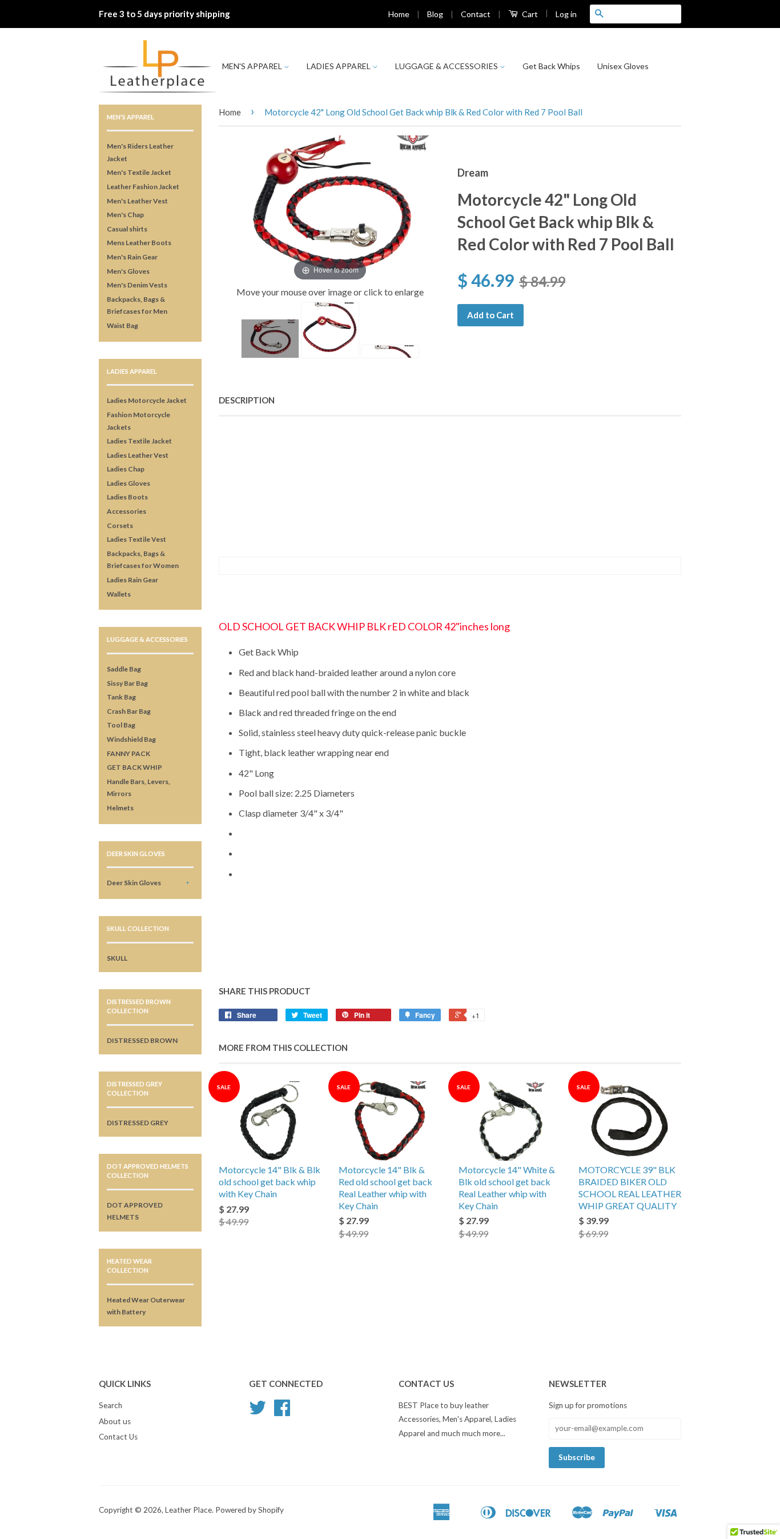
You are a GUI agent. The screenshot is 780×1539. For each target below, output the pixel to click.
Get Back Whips (551, 66)
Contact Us (118, 1436)
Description (247, 400)
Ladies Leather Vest (137, 455)
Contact (475, 14)
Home (398, 14)
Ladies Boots (127, 497)
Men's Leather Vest (137, 201)
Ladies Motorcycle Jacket (147, 400)
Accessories (126, 511)
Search (110, 1405)
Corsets (120, 525)
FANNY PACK (128, 753)
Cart (529, 14)
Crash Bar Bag (129, 711)
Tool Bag (121, 725)
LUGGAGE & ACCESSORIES (447, 66)
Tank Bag (121, 697)
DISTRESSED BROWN (142, 1040)
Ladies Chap (125, 469)
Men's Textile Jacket (139, 172)
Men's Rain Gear (132, 257)
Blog (435, 14)
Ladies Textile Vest (136, 539)
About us (115, 1421)
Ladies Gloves (128, 483)
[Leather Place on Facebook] (282, 1411)
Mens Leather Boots (139, 242)
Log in (566, 14)
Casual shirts (127, 229)
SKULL (117, 958)
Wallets (119, 594)
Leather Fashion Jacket (143, 186)
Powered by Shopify (249, 1509)
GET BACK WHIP (134, 767)
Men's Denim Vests (137, 285)
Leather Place (188, 1509)
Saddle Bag (124, 669)
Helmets (120, 808)
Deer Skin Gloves (134, 882)
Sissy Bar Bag (127, 683)
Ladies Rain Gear (132, 579)
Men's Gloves (128, 271)
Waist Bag (122, 325)
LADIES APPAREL (339, 66)
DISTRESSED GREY (137, 1122)
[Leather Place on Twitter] (257, 1411)
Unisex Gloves (623, 66)
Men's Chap (125, 214)
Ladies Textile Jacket (139, 441)
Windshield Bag (131, 739)
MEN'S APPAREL (253, 66)
